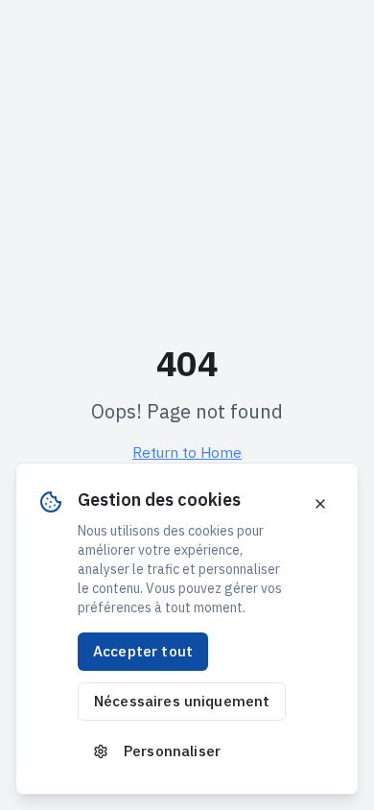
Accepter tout (143, 650)
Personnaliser (172, 750)
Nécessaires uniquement (181, 700)
